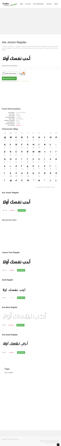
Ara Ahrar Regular (9, 307)
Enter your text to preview (9, 65)
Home (21, 4)
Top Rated (49, 4)
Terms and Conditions (24, 81)
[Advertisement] (30, 21)
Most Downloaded (38, 4)
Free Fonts (51, 442)
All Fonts (28, 4)
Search (56, 4)
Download (22, 210)
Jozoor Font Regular (11, 252)
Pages (58, 441)
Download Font (10, 78)
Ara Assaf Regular (10, 335)
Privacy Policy (42, 441)
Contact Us (57, 442)
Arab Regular (7, 280)
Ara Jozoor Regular (10, 192)
